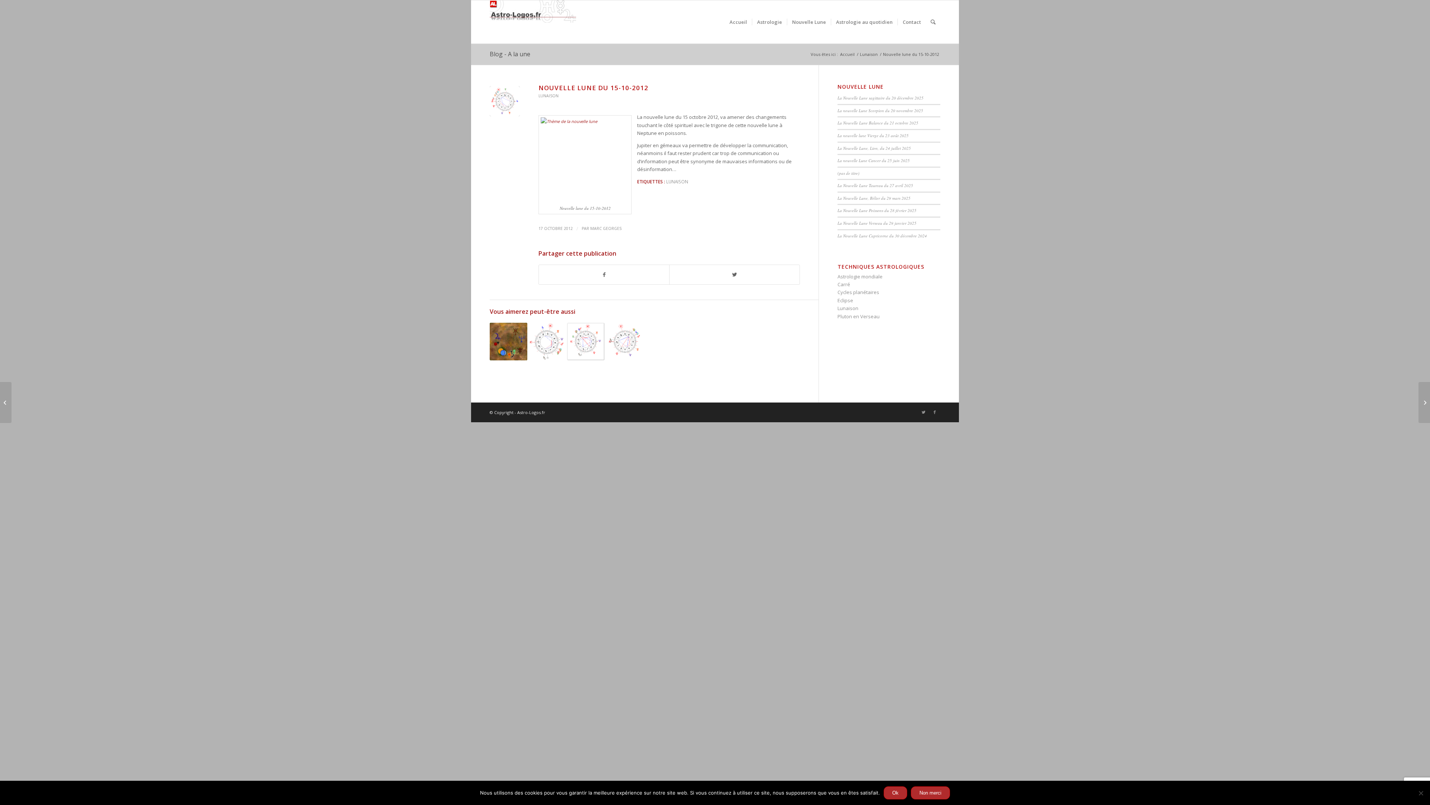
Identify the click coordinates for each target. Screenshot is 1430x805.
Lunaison (548, 95)
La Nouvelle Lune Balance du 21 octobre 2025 (878, 123)
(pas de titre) (848, 173)
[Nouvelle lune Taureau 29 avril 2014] (6, 402)
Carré (844, 284)
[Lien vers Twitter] (923, 412)
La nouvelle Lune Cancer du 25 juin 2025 (874, 160)
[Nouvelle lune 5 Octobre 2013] (508, 341)
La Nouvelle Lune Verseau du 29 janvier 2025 (877, 223)
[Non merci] (1420, 793)
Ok (895, 793)
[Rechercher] (933, 22)
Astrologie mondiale (860, 276)
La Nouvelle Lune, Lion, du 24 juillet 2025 (874, 148)
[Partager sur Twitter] (735, 274)
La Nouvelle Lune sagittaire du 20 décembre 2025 (881, 98)
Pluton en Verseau (859, 316)
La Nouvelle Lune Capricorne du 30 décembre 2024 (882, 236)
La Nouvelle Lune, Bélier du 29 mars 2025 (874, 198)
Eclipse (845, 300)
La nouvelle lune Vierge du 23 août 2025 (873, 135)
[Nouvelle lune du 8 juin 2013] (625, 341)
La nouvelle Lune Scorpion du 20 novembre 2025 (880, 110)
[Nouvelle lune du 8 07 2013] (586, 341)
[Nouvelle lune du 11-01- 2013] (547, 341)
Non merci (930, 793)
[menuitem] (738, 22)
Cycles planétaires (858, 292)
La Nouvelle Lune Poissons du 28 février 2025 (877, 210)
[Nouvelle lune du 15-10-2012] (505, 101)
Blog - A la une (510, 54)
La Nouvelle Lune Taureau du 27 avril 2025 (875, 185)
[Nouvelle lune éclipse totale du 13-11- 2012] (1424, 402)
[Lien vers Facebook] (934, 412)
